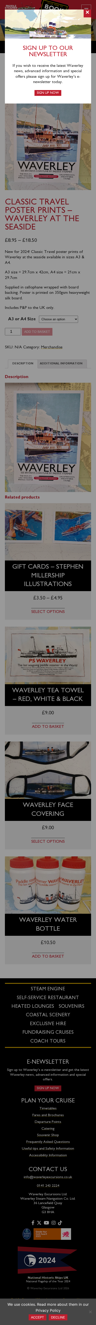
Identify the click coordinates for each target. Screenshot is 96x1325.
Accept (37, 1317)
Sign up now (48, 92)
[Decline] (90, 1311)
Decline (58, 1317)
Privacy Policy (48, 1310)
